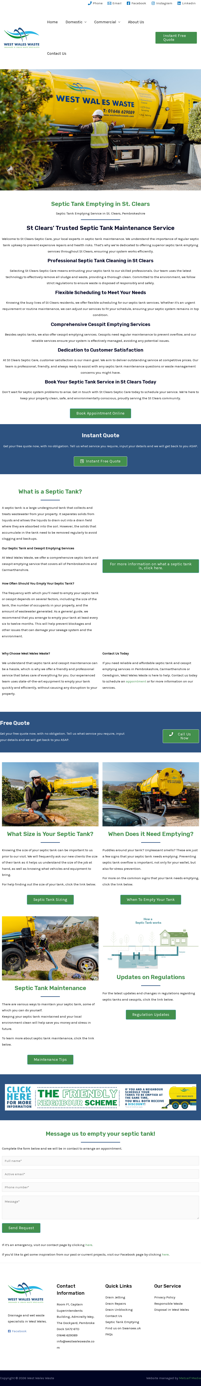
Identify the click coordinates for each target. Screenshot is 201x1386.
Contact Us (56, 53)
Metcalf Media (190, 1378)
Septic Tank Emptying (122, 1322)
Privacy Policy (164, 1297)
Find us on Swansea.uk (123, 1328)
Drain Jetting (115, 1297)
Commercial (105, 22)
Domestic (74, 22)
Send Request (21, 1228)
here (88, 1245)
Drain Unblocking (119, 1309)
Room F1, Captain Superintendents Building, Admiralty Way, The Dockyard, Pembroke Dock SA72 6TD (76, 1316)
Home (52, 22)
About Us (136, 22)
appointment (136, 681)
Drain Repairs (115, 1303)
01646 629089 (67, 1335)
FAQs (109, 1334)
